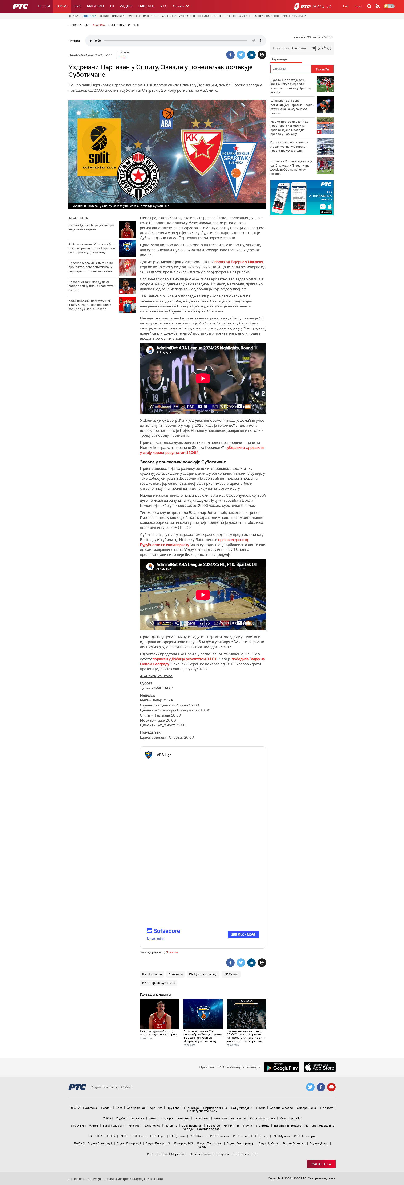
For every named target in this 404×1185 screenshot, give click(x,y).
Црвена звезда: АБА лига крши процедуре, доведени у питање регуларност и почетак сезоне (90, 267)
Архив (202, 1146)
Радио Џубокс (268, 1143)
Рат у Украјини (241, 1108)
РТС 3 (124, 1136)
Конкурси (222, 1154)
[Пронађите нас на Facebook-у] (321, 1087)
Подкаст (326, 1108)
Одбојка (118, 16)
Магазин (95, 6)
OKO (77, 6)
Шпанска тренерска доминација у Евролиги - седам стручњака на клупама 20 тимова (292, 107)
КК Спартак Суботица (158, 983)
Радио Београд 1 (100, 1143)
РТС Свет (139, 1136)
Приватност (77, 1179)
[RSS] (377, 6)
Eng (358, 6)
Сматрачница (306, 1108)
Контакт (161, 1154)
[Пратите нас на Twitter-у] (310, 1087)
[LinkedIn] (251, 55)
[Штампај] (262, 55)
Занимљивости (113, 1125)
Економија (191, 1108)
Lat (345, 6)
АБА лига (99, 25)
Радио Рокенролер (240, 1143)
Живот (93, 1125)
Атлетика (169, 16)
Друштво (173, 1108)
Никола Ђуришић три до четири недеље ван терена (91, 227)
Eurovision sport (266, 16)
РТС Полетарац (305, 1136)
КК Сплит (231, 974)
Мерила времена (215, 1108)
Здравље (213, 1125)
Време (261, 1108)
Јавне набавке (200, 1154)
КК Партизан (152, 974)
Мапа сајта (321, 1164)
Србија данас (136, 1108)
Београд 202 (183, 1143)
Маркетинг (179, 1154)
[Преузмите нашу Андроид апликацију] (281, 1067)
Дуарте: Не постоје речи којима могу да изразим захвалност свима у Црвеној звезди (290, 86)
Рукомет (134, 16)
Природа (263, 1125)
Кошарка (90, 16)
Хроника (156, 1108)
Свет (119, 1108)
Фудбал (74, 16)
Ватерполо (151, 16)
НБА (87, 25)
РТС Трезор (259, 1136)
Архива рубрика (294, 16)
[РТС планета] (313, 6)
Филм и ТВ (231, 1125)
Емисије (146, 6)
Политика (90, 1108)
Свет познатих (192, 1125)
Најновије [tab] (278, 59)
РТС (163, 6)
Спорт (62, 6)
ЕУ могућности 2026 (202, 1111)
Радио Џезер (319, 1143)
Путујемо (171, 1125)
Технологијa (151, 1125)
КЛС (136, 25)
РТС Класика (219, 1136)
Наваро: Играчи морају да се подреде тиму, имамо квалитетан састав (91, 286)
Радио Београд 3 (157, 1143)
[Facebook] (230, 55)
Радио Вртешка (294, 1143)
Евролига (74, 25)
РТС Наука (157, 1136)
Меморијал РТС (239, 16)
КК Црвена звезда (203, 974)
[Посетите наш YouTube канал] (331, 1087)
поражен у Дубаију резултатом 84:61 (185, 659)
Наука (247, 1125)
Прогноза (281, 48)
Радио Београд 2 (129, 1143)
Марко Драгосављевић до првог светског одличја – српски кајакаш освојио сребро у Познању (289, 128)
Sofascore (172, 952)
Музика (133, 1125)
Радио (126, 6)
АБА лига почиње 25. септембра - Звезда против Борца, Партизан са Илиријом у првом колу (92, 248)
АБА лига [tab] (78, 217)
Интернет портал (244, 1154)
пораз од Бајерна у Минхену (238, 262)
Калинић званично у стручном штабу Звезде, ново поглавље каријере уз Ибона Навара (89, 305)
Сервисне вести (281, 1108)
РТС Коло (240, 1136)
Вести (44, 6)
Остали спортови (211, 16)
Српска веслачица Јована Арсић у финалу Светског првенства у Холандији (289, 146)
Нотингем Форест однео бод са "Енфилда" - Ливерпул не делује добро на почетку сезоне (291, 167)
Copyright (95, 1179)
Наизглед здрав (208, 1129)
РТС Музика (281, 1136)
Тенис (104, 16)
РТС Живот (198, 1136)
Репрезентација (119, 25)
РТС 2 (111, 1136)
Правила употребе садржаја (124, 1179)
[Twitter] (241, 55)
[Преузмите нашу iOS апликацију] (320, 1067)
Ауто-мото (187, 16)
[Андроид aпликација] (302, 197)
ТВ (111, 6)
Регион (106, 1108)
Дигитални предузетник (291, 1125)
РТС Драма (178, 1136)
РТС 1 (98, 1136)
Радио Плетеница (209, 1143)
